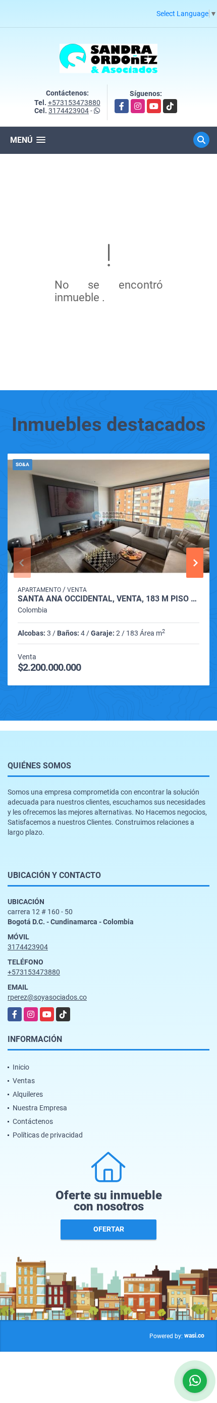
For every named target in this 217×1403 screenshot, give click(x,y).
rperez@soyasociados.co (47, 997)
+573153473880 (74, 103)
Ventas (24, 1081)
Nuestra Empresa (40, 1108)
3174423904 (68, 111)
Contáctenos (33, 1121)
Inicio (21, 1067)
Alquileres (28, 1094)
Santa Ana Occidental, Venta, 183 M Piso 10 (108, 599)
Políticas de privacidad (48, 1135)
